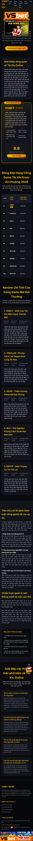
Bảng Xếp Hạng (15, 3)
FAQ (30, 1)
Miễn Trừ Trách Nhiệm (7, 809)
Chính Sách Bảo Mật (7, 807)
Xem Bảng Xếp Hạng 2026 (16, 48)
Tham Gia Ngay (16, 155)
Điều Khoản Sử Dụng (7, 804)
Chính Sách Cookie (6, 812)
